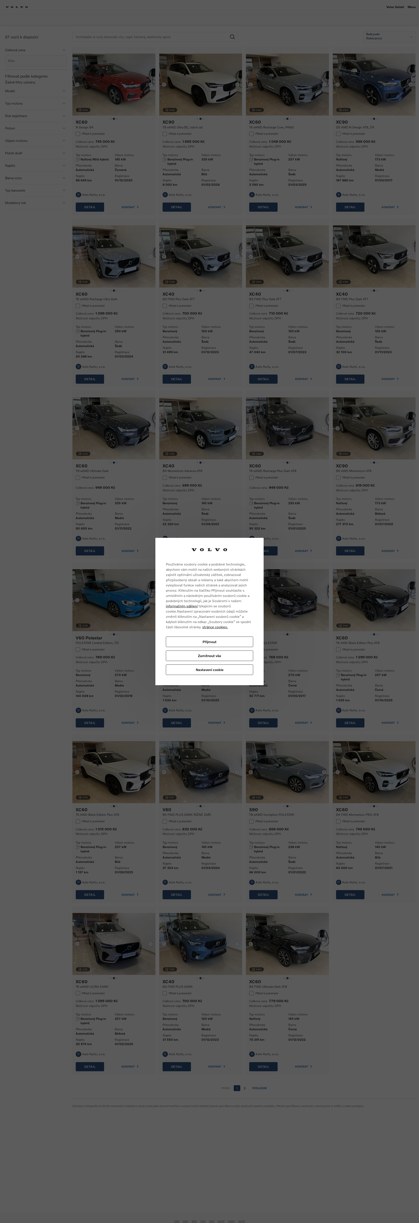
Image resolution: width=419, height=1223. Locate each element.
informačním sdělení (182, 606)
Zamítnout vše (209, 655)
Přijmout (209, 641)
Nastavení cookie (209, 669)
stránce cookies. (215, 627)
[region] (209, 611)
